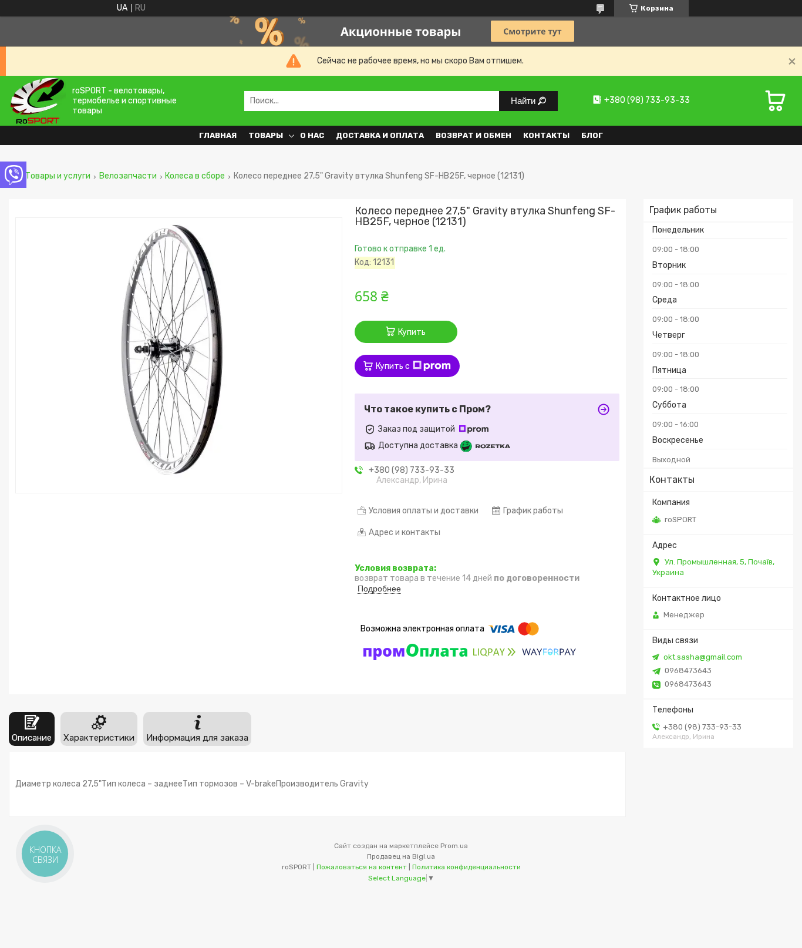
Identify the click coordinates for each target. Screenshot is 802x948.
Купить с (393, 366)
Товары (265, 135)
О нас (312, 135)
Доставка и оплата (380, 135)
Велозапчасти (128, 176)
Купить (412, 332)
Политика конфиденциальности (466, 867)
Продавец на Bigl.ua (401, 856)
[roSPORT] (37, 101)
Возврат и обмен (473, 135)
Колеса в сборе (195, 176)
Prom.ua (454, 846)
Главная (218, 135)
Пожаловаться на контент (361, 867)
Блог (592, 135)
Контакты (546, 135)
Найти (524, 101)
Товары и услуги (57, 176)
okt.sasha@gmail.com (702, 657)
